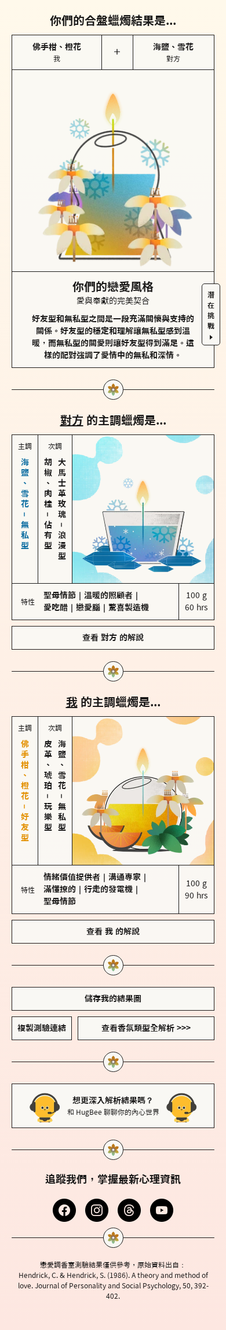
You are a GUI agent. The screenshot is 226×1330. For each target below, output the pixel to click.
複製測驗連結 (41, 1020)
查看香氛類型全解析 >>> (146, 1020)
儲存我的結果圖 (113, 990)
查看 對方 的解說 (113, 629)
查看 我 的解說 (113, 923)
